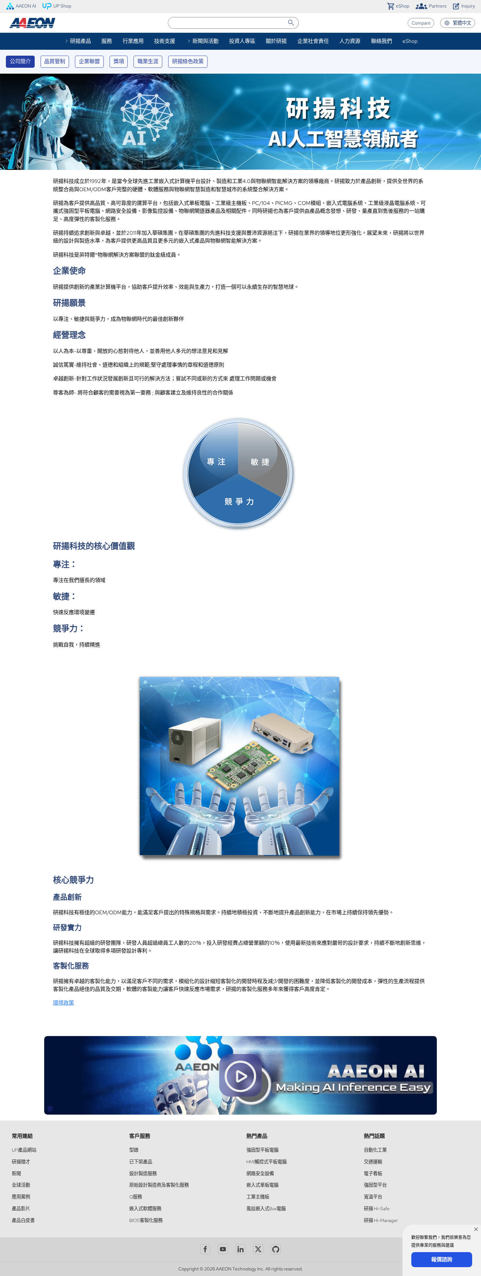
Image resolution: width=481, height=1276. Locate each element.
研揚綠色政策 (188, 61)
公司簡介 (20, 61)
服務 (106, 41)
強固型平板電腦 (262, 1150)
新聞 (16, 1173)
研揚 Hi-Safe (377, 1208)
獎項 (119, 61)
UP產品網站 (24, 1150)
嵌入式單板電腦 (262, 1185)
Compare (421, 23)
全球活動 (21, 1185)
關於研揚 (276, 41)
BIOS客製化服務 (146, 1220)
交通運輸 (373, 1161)
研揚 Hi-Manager (381, 1220)
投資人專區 (242, 41)
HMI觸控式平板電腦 (266, 1161)
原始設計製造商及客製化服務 (159, 1185)
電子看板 (373, 1173)
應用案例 (21, 1197)
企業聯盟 (89, 61)
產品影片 (21, 1208)
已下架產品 (140, 1161)
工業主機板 (257, 1197)
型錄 (133, 1150)
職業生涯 (147, 61)
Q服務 (135, 1197)
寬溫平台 (373, 1197)
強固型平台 (375, 1185)
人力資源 (349, 41)
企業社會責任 (313, 41)
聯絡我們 (381, 41)
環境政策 (63, 1002)
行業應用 (133, 41)
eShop (410, 41)
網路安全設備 (260, 1173)
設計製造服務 (143, 1173)
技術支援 (164, 41)
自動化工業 (375, 1150)
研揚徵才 (21, 1161)
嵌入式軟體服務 (145, 1208)
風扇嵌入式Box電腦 (266, 1208)
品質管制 (54, 61)
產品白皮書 (23, 1220)
